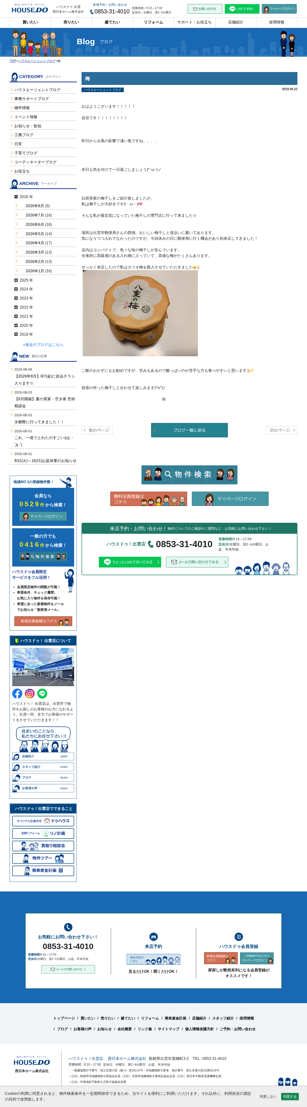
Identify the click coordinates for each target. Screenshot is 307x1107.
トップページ (64, 1018)
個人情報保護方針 (199, 1029)
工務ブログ (24, 135)
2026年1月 (35, 271)
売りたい (71, 22)
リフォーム (153, 22)
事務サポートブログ (31, 99)
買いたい (30, 22)
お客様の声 (83, 1029)
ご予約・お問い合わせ (238, 1029)
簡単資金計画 (175, 1018)
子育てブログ (25, 153)
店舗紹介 (235, 22)
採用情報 (276, 22)
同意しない (268, 1096)
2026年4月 (35, 243)
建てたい (112, 22)
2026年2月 (35, 262)
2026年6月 (35, 225)
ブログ (62, 1029)
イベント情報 (25, 117)
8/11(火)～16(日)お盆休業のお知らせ (45, 461)
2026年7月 (35, 215)
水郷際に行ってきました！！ (39, 422)
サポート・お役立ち (194, 22)
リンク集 (145, 1029)
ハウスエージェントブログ (37, 90)
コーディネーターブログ (35, 162)
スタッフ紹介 (223, 1018)
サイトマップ (168, 1029)
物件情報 (22, 108)
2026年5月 (35, 234)
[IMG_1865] (140, 313)
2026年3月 (35, 252)
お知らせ (104, 1029)
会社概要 (125, 1029)
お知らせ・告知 (27, 126)
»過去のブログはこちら (43, 345)
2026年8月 (35, 206)
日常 (18, 144)
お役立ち (22, 171)
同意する (290, 1096)
